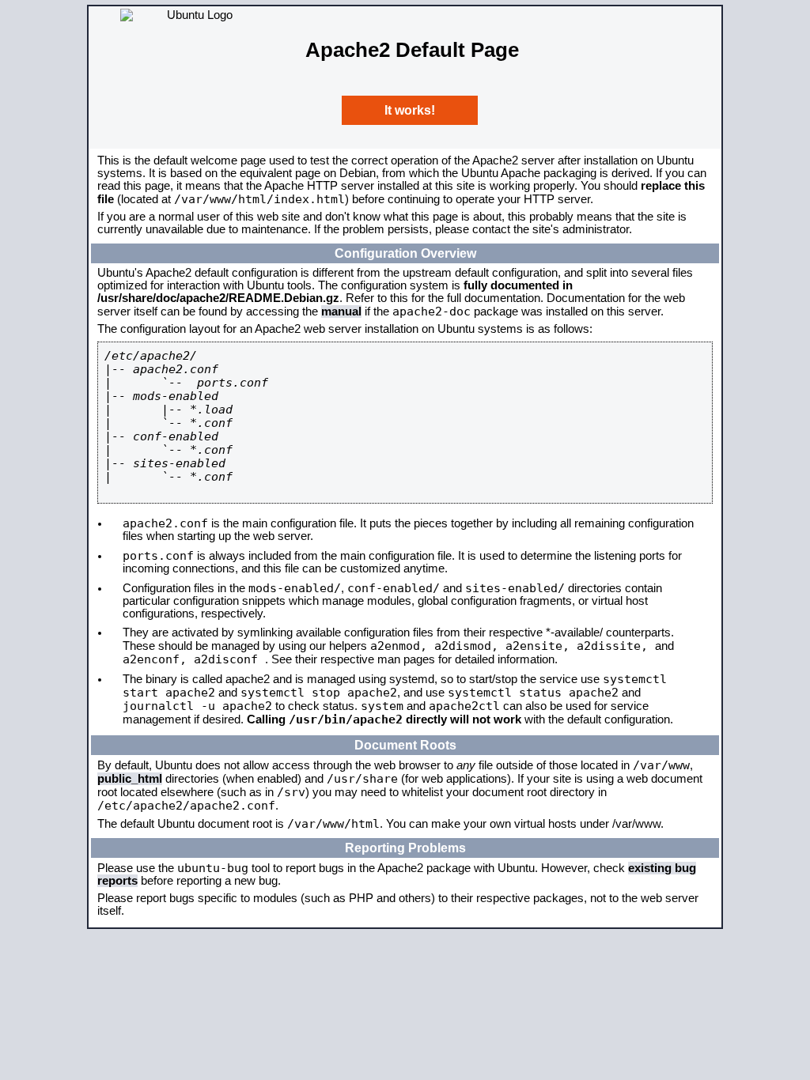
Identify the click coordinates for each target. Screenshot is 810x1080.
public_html (129, 778)
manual (341, 311)
